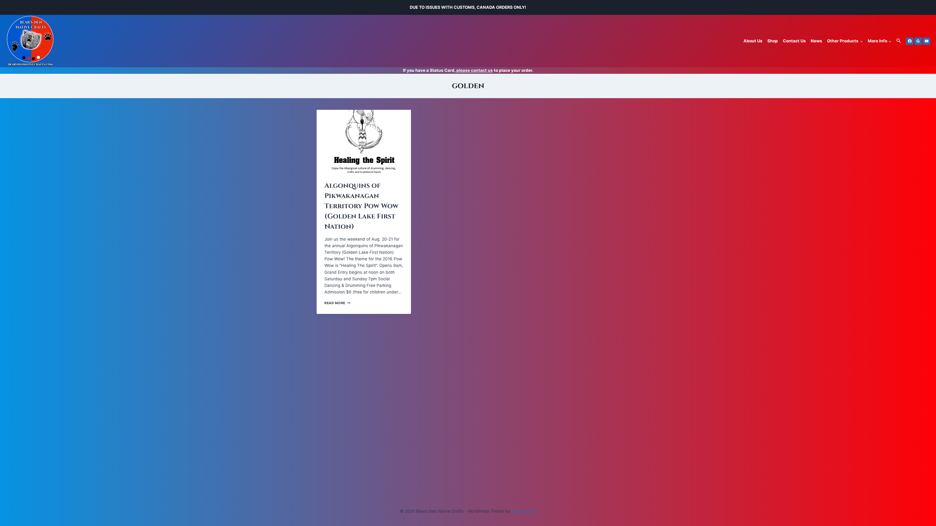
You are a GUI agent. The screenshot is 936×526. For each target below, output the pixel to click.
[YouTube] (926, 41)
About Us (752, 40)
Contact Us (794, 40)
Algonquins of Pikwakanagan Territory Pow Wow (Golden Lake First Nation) (361, 206)
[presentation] (364, 141)
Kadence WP (523, 511)
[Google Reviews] (918, 41)
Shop (772, 40)
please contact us (474, 70)
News (816, 40)
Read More (337, 303)
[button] (899, 41)
